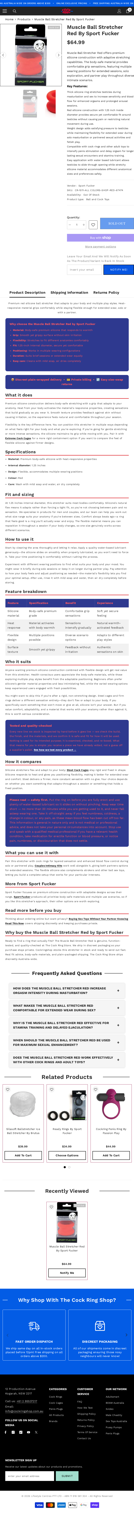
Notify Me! (118, 269)
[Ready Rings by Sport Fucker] (67, 1105)
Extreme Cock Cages (18, 438)
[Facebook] (5, 1432)
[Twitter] (36, 1432)
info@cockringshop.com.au (24, 1411)
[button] (3, 55)
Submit (67, 1476)
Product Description (27, 292)
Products (23, 19)
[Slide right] (126, 1335)
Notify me (67, 1273)
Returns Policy (106, 292)
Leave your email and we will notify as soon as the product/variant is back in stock (99, 259)
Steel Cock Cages (78, 770)
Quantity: (73, 217)
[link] (93, 224)
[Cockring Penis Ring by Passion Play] (111, 1105)
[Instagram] (13, 1432)
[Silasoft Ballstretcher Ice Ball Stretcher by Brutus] (23, 1105)
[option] (31, 55)
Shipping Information (69, 292)
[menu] (5, 11)
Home (9, 19)
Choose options (67, 1155)
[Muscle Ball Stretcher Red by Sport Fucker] (67, 1222)
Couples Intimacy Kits (48, 865)
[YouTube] (28, 1432)
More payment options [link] (100, 246)
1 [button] (65, 1167)
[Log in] (119, 11)
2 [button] (69, 1167)
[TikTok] (20, 1432)
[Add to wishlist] (8, 1089)
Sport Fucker (87, 185)
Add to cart (23, 1155)
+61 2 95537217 (27, 1401)
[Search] (15, 11)
